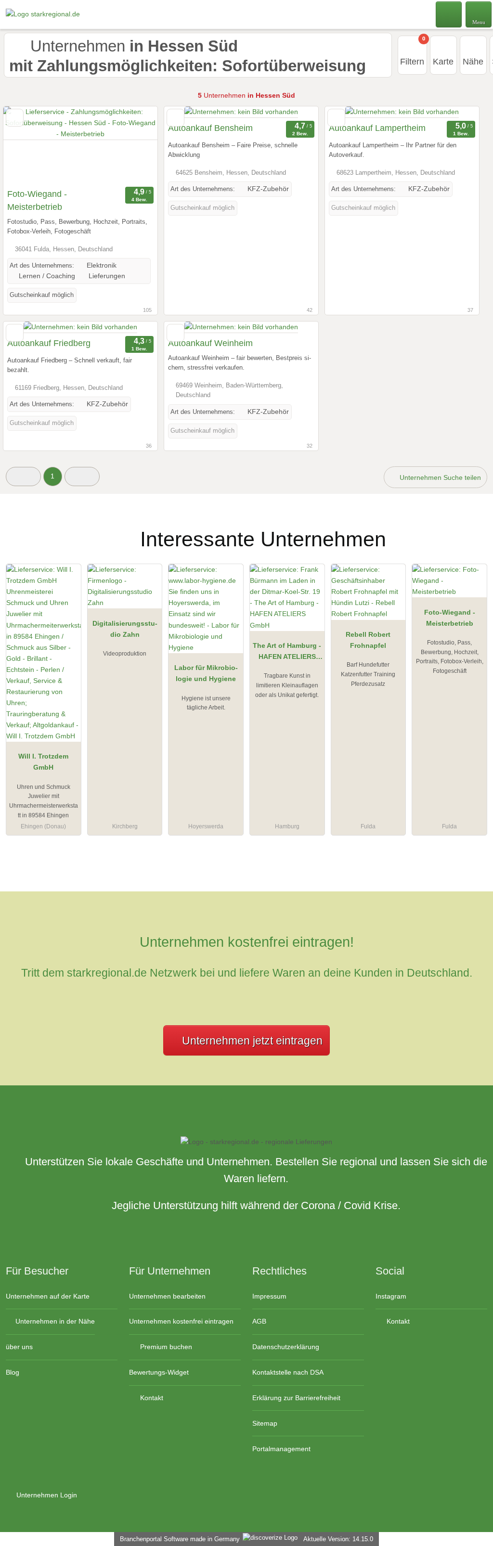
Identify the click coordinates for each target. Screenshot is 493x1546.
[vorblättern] (133, 145)
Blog (12, 1372)
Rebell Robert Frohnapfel (368, 640)
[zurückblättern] (27, 145)
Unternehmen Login (45, 1495)
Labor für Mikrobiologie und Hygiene (206, 673)
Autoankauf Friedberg (49, 343)
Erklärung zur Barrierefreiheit (296, 1398)
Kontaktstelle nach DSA (288, 1372)
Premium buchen (165, 1347)
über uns (19, 1347)
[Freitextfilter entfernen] (449, 14)
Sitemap (264, 1423)
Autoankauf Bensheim (210, 128)
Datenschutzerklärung (285, 1347)
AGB (259, 1321)
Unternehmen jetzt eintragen (252, 1040)
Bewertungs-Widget (159, 1372)
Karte (443, 61)
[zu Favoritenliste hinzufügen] (15, 118)
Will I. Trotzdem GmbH (43, 761)
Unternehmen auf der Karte (48, 1296)
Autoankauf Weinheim (210, 343)
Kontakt (150, 1398)
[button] (23, 476)
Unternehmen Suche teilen (439, 477)
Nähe (473, 61)
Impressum (269, 1296)
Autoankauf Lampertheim (377, 128)
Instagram (391, 1296)
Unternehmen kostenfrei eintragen (181, 1321)
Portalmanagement (281, 1449)
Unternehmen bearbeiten (167, 1296)
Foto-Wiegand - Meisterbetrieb (37, 200)
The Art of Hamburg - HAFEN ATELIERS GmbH (287, 653)
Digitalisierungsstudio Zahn (124, 628)
